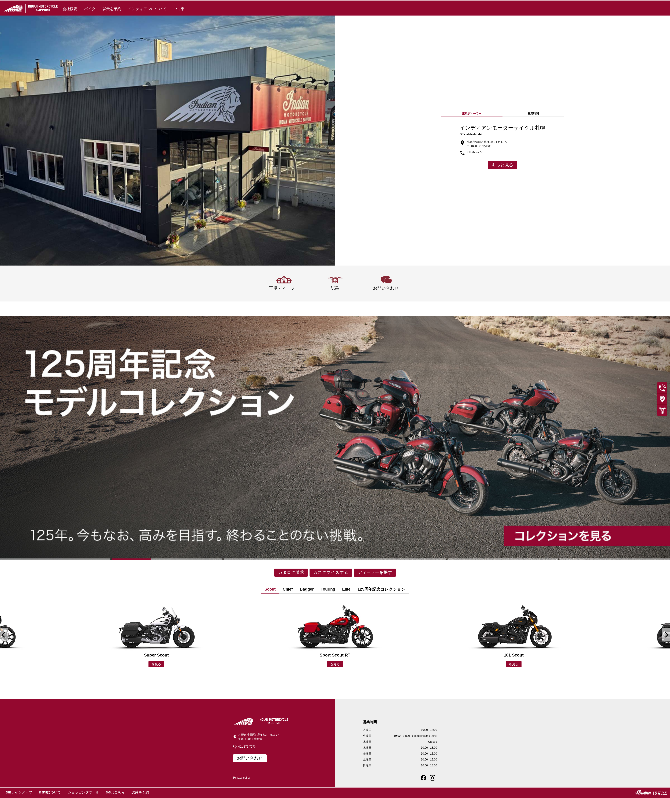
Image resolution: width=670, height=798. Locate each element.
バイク (90, 9)
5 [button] (503, 559)
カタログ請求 (291, 573)
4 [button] (391, 559)
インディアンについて (147, 9)
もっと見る (502, 165)
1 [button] (55, 559)
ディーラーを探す (375, 573)
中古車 (178, 9)
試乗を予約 (112, 9)
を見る (156, 664)
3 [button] (279, 559)
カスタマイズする (330, 573)
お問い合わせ (250, 759)
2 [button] (167, 559)
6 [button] (615, 559)
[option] (335, 438)
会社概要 (69, 9)
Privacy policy (241, 777)
